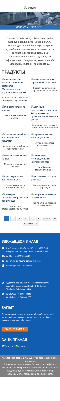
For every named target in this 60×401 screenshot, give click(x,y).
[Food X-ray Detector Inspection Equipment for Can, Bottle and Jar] (44, 113)
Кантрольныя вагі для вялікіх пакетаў (44, 204)
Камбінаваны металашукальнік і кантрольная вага (44, 168)
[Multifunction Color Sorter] (44, 81)
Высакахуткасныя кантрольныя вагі (15, 186)
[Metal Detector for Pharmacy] (44, 178)
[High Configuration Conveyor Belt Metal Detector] (15, 197)
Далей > (46, 218)
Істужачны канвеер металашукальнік (44, 144)
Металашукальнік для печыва (15, 165)
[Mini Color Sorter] (15, 108)
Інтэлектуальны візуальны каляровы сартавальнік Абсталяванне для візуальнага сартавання (15, 99)
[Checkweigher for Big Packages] (44, 196)
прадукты (36, 27)
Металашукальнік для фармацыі (44, 186)
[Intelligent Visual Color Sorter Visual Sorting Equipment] (15, 86)
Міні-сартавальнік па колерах (15, 116)
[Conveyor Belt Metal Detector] (44, 136)
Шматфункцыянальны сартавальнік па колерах (44, 89)
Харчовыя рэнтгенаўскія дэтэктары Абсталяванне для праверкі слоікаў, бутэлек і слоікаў (45, 126)
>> (55, 218)
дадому (21, 27)
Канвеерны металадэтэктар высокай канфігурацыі (15, 207)
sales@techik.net (23, 261)
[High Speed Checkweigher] (15, 178)
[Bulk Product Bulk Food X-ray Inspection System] (15, 137)
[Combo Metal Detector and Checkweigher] (44, 159)
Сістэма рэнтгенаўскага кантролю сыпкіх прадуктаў (15, 147)
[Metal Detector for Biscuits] (15, 157)
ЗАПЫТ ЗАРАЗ (14, 329)
